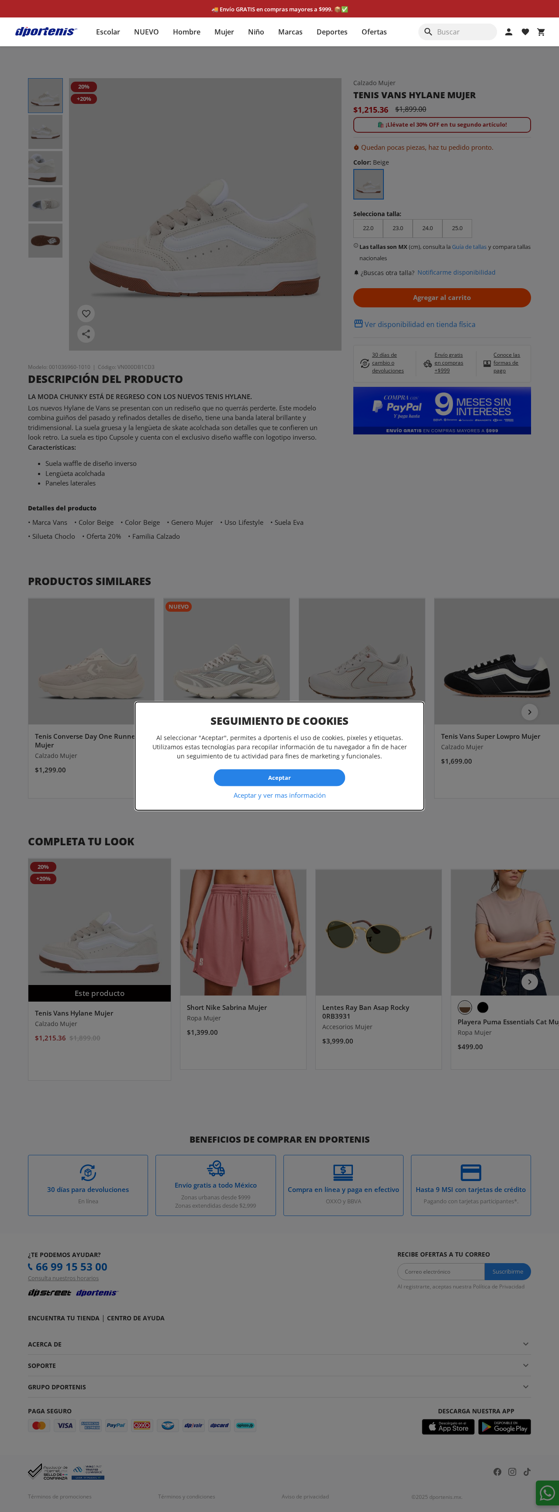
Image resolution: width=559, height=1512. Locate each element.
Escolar (108, 32)
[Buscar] (428, 32)
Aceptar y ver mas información (280, 794)
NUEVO (146, 32)
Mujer (224, 32)
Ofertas (374, 32)
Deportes (332, 32)
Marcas (290, 32)
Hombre (186, 32)
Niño (256, 32)
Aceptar (279, 778)
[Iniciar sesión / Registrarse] (509, 32)
